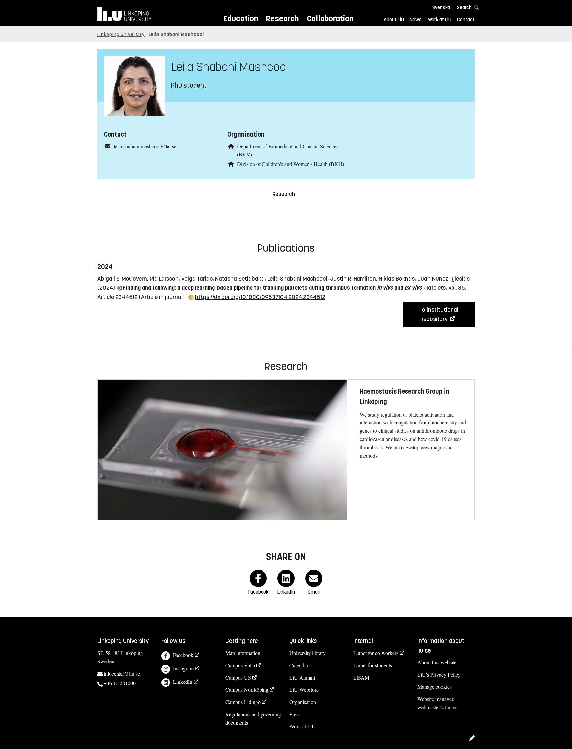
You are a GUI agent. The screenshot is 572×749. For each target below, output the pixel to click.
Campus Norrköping (246, 689)
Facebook (183, 654)
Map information (242, 652)
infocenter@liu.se (122, 673)
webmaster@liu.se (436, 707)
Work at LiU (439, 19)
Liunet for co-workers (375, 652)
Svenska (441, 7)
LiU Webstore (304, 689)
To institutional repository (438, 314)
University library (307, 652)
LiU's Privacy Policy (439, 674)
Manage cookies (434, 686)
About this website (436, 662)
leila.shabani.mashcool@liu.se (145, 146)
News (416, 19)
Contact (466, 19)
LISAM (361, 677)
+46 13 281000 (120, 683)
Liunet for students (372, 665)
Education (240, 18)
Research (282, 18)
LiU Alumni (302, 677)
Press (294, 714)
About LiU (394, 19)
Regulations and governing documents (253, 718)
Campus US (238, 677)
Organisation (302, 701)
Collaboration (330, 18)
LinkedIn (182, 681)
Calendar (298, 665)
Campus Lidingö (243, 701)
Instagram (183, 668)
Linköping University (121, 34)
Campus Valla (240, 665)
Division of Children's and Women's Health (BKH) (290, 163)
